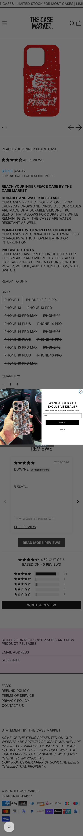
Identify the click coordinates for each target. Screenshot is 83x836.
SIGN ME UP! (62, 422)
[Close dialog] (80, 391)
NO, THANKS (62, 430)
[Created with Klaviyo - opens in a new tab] (41, 446)
